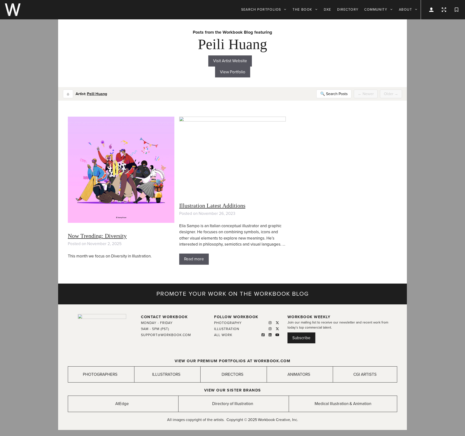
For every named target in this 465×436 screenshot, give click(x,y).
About (405, 10)
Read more (194, 259)
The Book (302, 10)
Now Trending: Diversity (97, 236)
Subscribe (301, 337)
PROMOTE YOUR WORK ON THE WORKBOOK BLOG (232, 293)
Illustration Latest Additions (212, 206)
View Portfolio (232, 72)
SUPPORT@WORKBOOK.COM (166, 335)
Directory (348, 10)
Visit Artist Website (230, 60)
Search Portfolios (261, 10)
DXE (327, 10)
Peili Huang (97, 93)
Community (375, 10)
